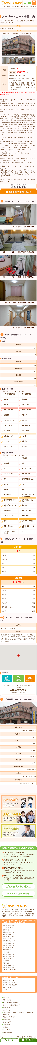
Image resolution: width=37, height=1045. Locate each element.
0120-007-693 (18, 886)
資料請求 (18, 680)
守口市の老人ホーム (8, 945)
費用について (6, 1007)
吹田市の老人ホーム (8, 930)
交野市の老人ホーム (8, 949)
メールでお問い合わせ (19, 894)
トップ (3, 6)
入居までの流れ (7, 1000)
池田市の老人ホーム (8, 936)
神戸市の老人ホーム (8, 961)
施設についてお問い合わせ (19, 192)
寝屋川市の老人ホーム (9, 941)
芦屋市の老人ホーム (8, 967)
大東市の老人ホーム (8, 952)
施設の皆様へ (6, 1019)
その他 (5, 989)
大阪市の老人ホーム (8, 954)
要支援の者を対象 (5, 33)
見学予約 (7, 680)
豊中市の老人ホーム (8, 925)
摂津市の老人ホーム (8, 938)
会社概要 (5, 1027)
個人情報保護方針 (8, 1032)
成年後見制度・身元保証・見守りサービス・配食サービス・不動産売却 (19, 1013)
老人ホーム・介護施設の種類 (11, 1002)
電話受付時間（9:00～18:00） (18, 691)
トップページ (6, 997)
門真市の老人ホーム (8, 947)
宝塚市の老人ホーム (8, 965)
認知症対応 (16, 33)
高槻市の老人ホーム (8, 932)
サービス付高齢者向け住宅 (7, 28)
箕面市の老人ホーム (8, 934)
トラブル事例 (6, 1010)
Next (32, 45)
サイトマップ (6, 1029)
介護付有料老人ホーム (9, 980)
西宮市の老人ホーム (8, 956)
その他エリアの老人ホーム (10, 969)
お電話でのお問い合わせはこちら (18, 186)
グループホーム (7, 987)
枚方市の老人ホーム (8, 943)
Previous (4, 45)
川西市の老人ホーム (8, 963)
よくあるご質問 (7, 1022)
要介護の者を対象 (26, 33)
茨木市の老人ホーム (8, 927)
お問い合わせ (30, 680)
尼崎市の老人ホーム (8, 958)
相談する (10, 1040)
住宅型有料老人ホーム (9, 982)
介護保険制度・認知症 (9, 1017)
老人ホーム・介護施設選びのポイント (13, 1005)
